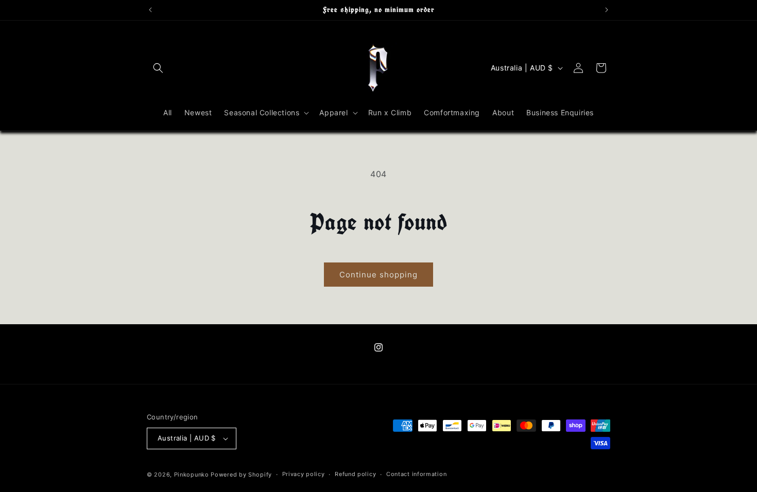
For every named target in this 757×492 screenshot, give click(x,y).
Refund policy (355, 474)
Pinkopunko (191, 474)
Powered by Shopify (241, 474)
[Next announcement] (606, 10)
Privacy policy (303, 474)
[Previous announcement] (150, 10)
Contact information (416, 474)
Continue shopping (378, 274)
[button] (158, 68)
